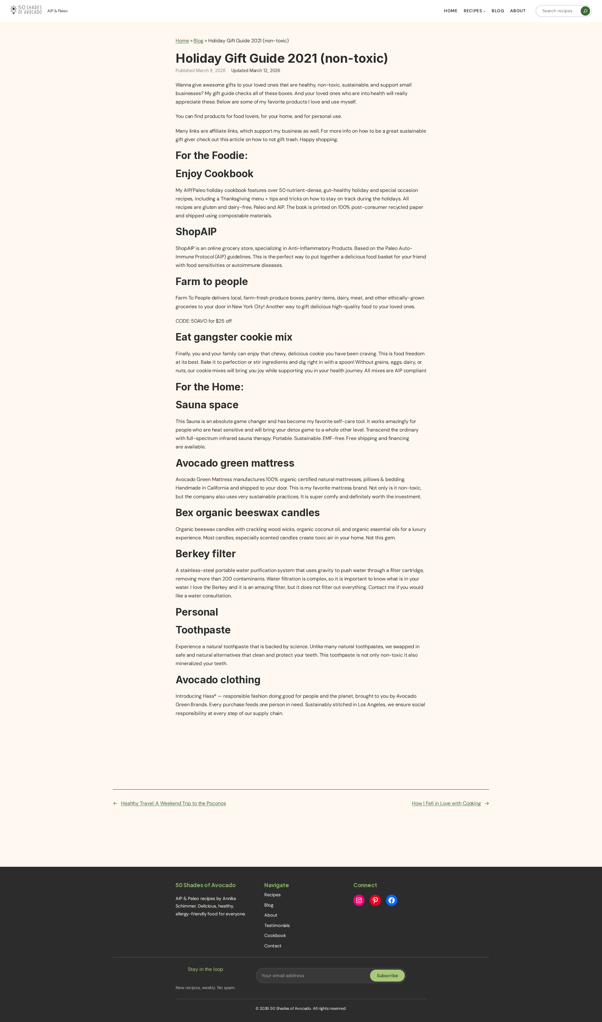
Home (182, 40)
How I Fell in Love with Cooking (446, 803)
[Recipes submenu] (484, 11)
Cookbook (275, 935)
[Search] (585, 11)
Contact (272, 946)
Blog (198, 40)
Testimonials (277, 925)
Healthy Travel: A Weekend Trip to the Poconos (173, 803)
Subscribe (387, 975)
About (270, 915)
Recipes (272, 895)
